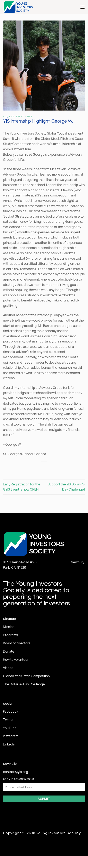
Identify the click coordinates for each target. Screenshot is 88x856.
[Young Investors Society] (26, 7)
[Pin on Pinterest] (55, 468)
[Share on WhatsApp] (25, 468)
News (28, 116)
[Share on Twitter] (40, 468)
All (5, 116)
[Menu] (82, 7)
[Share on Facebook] (32, 468)
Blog (11, 116)
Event (20, 116)
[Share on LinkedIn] (62, 468)
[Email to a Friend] (47, 468)
